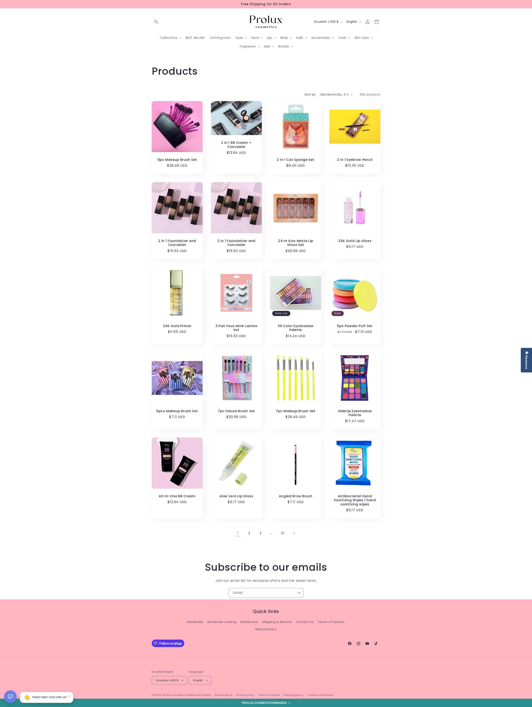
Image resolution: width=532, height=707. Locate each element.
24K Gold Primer (177, 326)
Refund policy (266, 629)
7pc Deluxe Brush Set (236, 411)
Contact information (320, 695)
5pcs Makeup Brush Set (177, 411)
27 (283, 533)
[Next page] (294, 533)
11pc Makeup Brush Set (177, 160)
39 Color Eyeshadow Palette (296, 328)
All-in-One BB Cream (177, 496)
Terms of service (269, 695)
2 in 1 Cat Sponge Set (295, 160)
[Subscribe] (298, 593)
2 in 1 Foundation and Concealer (177, 243)
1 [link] (238, 533)
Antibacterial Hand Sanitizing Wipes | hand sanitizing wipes (355, 500)
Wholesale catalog (221, 622)
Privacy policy (245, 695)
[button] (266, 703)
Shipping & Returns (277, 622)
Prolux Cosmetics (174, 695)
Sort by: (310, 94)
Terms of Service (331, 622)
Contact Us (305, 622)
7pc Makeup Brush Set (295, 411)
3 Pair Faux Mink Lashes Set (236, 328)
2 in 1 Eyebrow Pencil (355, 160)
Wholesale (195, 622)
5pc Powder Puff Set (355, 326)
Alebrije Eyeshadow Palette (355, 413)
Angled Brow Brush (295, 496)
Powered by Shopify (198, 695)
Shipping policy (294, 695)
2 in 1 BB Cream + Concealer (236, 145)
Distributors (249, 622)
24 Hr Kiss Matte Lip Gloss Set (295, 243)
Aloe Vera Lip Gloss (236, 496)
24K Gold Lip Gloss (355, 241)
